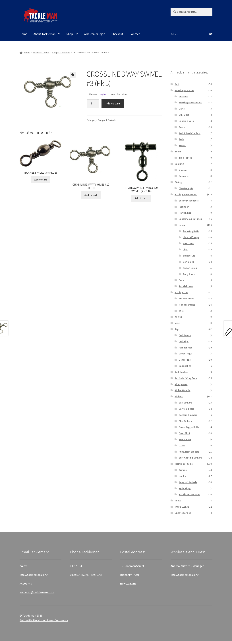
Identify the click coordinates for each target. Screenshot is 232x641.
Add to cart (113, 103)
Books (178, 151)
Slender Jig (189, 255)
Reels (182, 127)
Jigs (185, 249)
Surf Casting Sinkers (190, 457)
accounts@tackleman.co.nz (37, 592)
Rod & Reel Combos (189, 133)
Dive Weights (186, 188)
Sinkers (179, 396)
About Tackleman (44, 34)
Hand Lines (185, 212)
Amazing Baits (191, 231)
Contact (135, 34)
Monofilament (187, 304)
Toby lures (189, 274)
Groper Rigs (185, 353)
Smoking (184, 176)
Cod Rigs (183, 341)
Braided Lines (186, 298)
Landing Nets (186, 121)
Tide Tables (185, 157)
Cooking (179, 163)
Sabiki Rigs (185, 365)
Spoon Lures (190, 268)
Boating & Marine (184, 90)
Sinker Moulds (182, 390)
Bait (177, 84)
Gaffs (182, 108)
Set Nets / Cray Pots (186, 378)
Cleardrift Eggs (191, 237)
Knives (178, 316)
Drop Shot (184, 433)
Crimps (183, 470)
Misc (177, 323)
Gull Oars (184, 114)
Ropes (182, 145)
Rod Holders (181, 372)
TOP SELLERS (182, 506)
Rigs (177, 329)
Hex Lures (188, 243)
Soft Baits (188, 261)
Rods (181, 139)
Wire (181, 310)
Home (23, 34)
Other (182, 445)
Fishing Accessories (186, 194)
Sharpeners (181, 384)
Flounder (184, 206)
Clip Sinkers (185, 421)
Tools (178, 500)
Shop (70, 34)
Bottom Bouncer (188, 415)
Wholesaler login (94, 34)
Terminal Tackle (41, 52)
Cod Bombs (185, 335)
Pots (181, 280)
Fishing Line (181, 292)
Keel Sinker (185, 439)
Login (102, 94)
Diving (178, 182)
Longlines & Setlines (190, 218)
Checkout (117, 34)
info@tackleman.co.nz (34, 575)
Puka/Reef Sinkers (189, 451)
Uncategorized (183, 512)
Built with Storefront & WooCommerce (44, 620)
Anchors (183, 96)
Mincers (183, 170)
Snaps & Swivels (61, 52)
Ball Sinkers (185, 402)
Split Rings (185, 488)
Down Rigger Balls (189, 427)
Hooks (182, 476)
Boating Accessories (190, 102)
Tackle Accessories (189, 494)
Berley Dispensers (189, 200)
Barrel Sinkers (186, 408)
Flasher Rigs (185, 347)
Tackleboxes (186, 286)
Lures (182, 225)
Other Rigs (185, 359)
